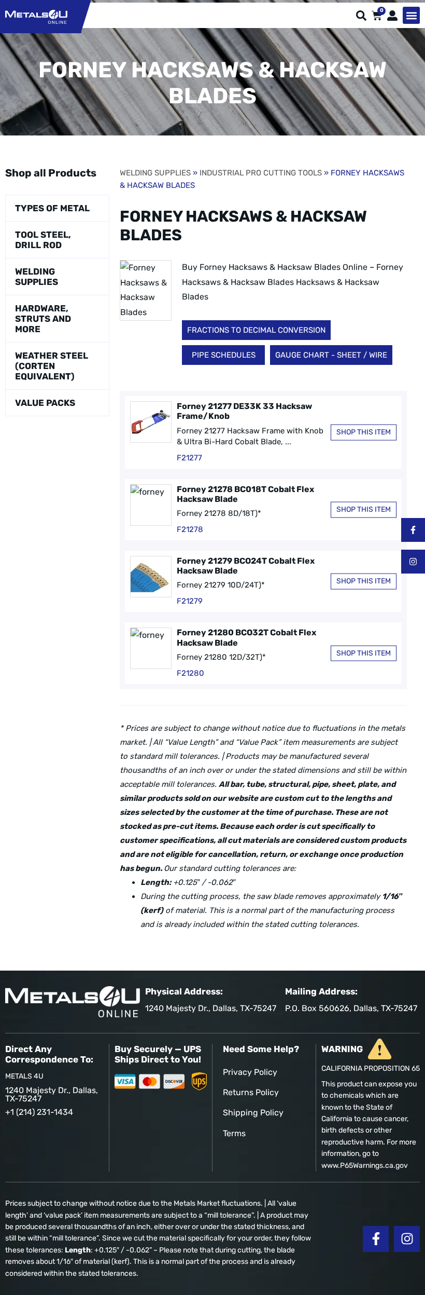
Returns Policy (251, 1092)
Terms (234, 1133)
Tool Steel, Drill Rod (43, 239)
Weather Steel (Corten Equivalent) (51, 365)
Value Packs (45, 403)
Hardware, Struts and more (43, 318)
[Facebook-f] (413, 530)
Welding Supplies (36, 276)
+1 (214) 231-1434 (39, 1112)
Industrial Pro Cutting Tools (261, 173)
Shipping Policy (253, 1112)
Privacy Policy (250, 1072)
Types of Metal (52, 208)
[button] (411, 15)
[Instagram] (413, 562)
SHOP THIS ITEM (363, 432)
